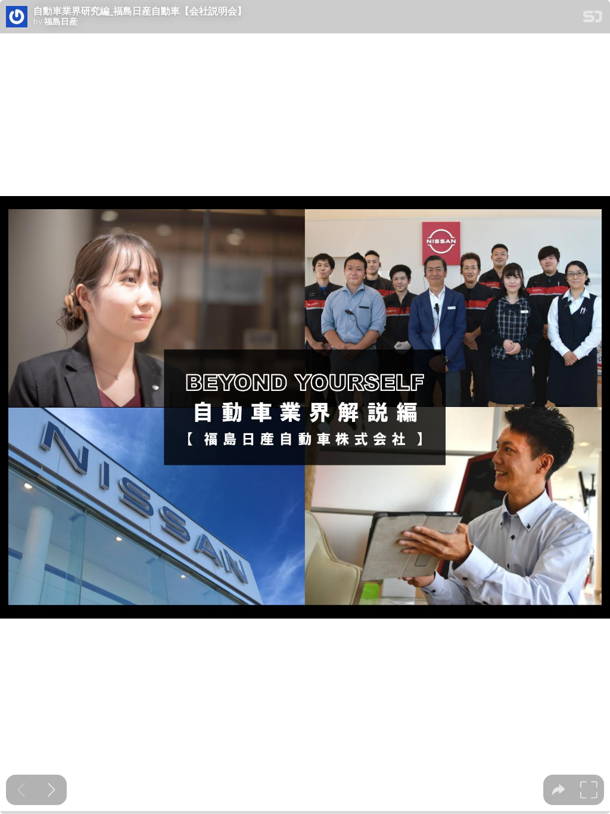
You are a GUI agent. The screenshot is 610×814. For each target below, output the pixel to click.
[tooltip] (558, 789)
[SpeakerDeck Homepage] (592, 18)
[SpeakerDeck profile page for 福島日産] (16, 17)
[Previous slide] (21, 789)
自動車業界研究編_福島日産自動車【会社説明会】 (140, 10)
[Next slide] (51, 789)
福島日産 (60, 21)
